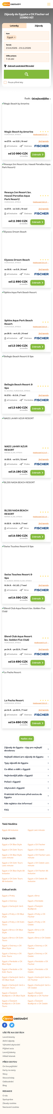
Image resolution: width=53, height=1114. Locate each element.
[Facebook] (4, 1025)
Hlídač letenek (9, 1056)
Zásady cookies (9, 1103)
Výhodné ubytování (11, 1044)
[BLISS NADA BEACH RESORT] (26, 511)
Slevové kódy (8, 1078)
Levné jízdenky (9, 1052)
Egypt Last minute (36, 830)
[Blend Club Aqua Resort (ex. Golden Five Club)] (26, 637)
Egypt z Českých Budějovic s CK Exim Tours (11, 1003)
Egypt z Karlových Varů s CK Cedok (39, 986)
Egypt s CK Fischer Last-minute (39, 856)
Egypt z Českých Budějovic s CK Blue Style (13, 994)
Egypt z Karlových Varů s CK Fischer (39, 978)
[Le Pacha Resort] (26, 699)
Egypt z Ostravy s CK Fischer (37, 946)
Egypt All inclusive (10, 830)
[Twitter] (11, 1025)
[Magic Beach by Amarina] (26, 131)
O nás (5, 1095)
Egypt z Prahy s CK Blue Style (13, 915)
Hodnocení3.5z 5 (40, 516)
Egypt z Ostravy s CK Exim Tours (12, 954)
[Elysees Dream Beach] (26, 259)
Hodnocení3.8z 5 (40, 202)
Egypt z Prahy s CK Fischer (36, 915)
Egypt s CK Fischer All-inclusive (38, 872)
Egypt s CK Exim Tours (12, 849)
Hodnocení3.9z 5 (40, 326)
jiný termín (44, 141)
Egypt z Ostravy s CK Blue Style (12, 946)
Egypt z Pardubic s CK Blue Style (12, 962)
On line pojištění (10, 1066)
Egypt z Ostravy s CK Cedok (37, 954)
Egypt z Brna (33, 895)
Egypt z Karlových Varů (12, 906)
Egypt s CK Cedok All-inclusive (38, 879)
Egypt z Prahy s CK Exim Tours (13, 923)
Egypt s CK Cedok (36, 849)
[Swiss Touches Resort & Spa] (26, 574)
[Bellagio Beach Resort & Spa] (26, 384)
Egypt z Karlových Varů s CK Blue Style (13, 978)
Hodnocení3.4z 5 (40, 262)
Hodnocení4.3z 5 (40, 452)
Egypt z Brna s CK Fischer (36, 931)
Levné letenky (9, 1037)
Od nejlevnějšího (40, 98)
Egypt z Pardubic (35, 901)
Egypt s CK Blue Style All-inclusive (13, 872)
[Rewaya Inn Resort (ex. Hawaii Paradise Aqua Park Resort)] (26, 195)
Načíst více (26, 738)
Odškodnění (8, 1081)
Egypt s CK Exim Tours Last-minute (12, 864)
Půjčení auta (8, 1048)
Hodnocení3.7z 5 (40, 134)
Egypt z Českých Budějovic (35, 907)
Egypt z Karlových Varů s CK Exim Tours (13, 986)
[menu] (48, 4)
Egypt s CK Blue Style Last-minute (12, 856)
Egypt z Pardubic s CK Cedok (38, 970)
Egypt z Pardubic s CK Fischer (38, 962)
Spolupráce (8, 1099)
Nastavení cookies (11, 1107)
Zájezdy (39, 25)
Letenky (14, 25)
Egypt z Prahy (8, 895)
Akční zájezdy (9, 1041)
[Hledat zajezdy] (26, 74)
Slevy (5, 1074)
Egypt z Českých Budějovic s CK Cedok (38, 1002)
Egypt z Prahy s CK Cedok (36, 923)
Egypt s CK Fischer (36, 844)
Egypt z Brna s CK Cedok (39, 937)
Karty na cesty (9, 1070)
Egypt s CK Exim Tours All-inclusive (12, 879)
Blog (5, 1085)
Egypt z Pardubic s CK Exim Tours (12, 970)
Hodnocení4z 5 (40, 642)
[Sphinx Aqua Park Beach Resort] (26, 321)
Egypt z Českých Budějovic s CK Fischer (38, 994)
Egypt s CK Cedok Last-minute (39, 864)
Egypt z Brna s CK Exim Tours (12, 938)
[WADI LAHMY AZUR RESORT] (26, 447)
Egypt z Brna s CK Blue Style (12, 931)
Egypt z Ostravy (9, 901)
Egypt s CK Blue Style (12, 844)
